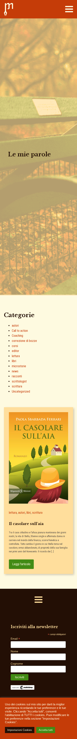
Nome (14, 651)
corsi (15, 346)
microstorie (19, 366)
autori (15, 325)
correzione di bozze (24, 341)
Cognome (17, 663)
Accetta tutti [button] (46, 730)
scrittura (17, 386)
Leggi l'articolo (21, 564)
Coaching (17, 336)
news (15, 371)
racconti (17, 376)
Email (15, 639)
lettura (16, 356)
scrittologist (19, 381)
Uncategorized (21, 391)
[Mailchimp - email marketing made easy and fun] (22, 688)
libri (14, 361)
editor (15, 351)
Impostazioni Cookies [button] (19, 730)
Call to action (20, 331)
